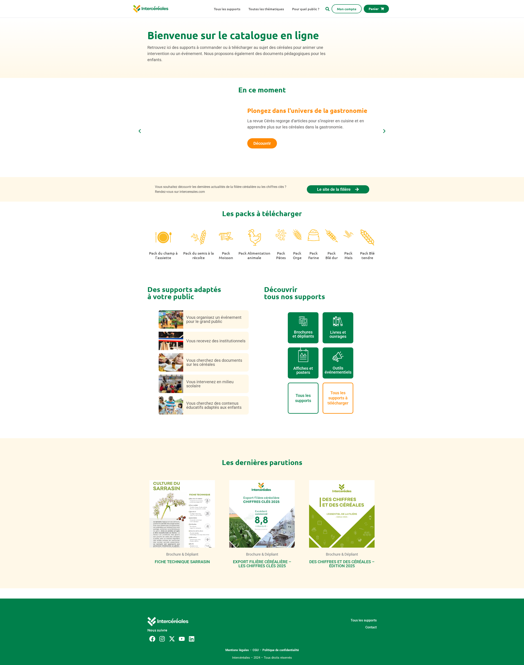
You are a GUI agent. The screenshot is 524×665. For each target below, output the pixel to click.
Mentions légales (237, 650)
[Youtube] (182, 639)
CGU (256, 650)
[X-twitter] (172, 639)
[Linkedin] (191, 639)
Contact (371, 627)
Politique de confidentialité (280, 650)
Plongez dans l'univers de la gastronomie (307, 110)
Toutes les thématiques (266, 9)
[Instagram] (162, 639)
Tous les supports (227, 9)
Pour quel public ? (305, 9)
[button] (139, 131)
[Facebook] (152, 639)
